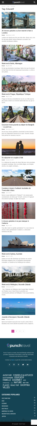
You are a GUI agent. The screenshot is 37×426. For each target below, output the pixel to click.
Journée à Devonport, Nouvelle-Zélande (16, 317)
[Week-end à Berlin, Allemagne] (18, 53)
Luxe (12, 382)
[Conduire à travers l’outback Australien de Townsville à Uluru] (18, 178)
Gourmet (17, 380)
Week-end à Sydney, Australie (12, 254)
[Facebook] (9, 364)
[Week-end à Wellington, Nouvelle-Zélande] (18, 274)
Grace (3, 35)
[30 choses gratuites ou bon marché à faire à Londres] (18, 20)
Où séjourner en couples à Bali (12, 158)
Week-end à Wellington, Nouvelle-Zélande (16, 284)
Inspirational (6, 382)
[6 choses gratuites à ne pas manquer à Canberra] (18, 210)
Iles (24, 380)
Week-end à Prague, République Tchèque (16, 94)
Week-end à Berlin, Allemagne (12, 63)
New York (26, 382)
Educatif (19, 377)
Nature (18, 382)
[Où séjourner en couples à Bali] (18, 147)
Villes (6, 387)
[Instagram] (14, 364)
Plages (6, 385)
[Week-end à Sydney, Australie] (18, 243)
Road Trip (14, 385)
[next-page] (23, 331)
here (12, 360)
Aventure (7, 375)
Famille (7, 380)
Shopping (25, 385)
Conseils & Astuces (23, 375)
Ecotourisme (8, 377)
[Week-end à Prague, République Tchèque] (18, 83)
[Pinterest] (18, 364)
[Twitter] (23, 364)
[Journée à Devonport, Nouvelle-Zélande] (18, 306)
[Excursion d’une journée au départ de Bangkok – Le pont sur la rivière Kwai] (18, 114)
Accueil (3, 6)
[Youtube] (27, 364)
